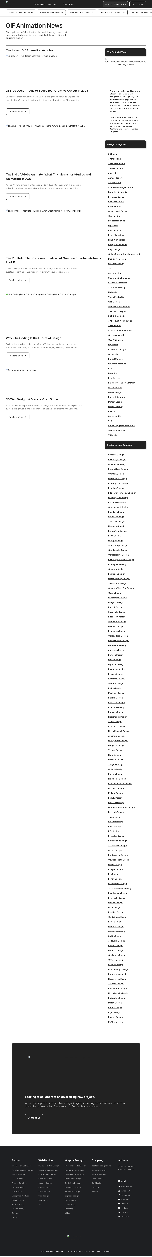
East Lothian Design (118, 893)
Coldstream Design (117, 917)
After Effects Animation (120, 330)
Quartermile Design (118, 550)
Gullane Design (115, 964)
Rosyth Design (115, 869)
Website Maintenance (119, 306)
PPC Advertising (116, 263)
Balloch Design (115, 697)
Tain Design (114, 817)
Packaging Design (117, 259)
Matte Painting (115, 406)
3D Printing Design (117, 316)
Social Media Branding (119, 278)
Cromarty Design (116, 726)
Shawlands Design (117, 583)
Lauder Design (115, 945)
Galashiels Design (117, 931)
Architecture (114, 182)
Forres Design (115, 1007)
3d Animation (114, 325)
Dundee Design (115, 655)
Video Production (116, 297)
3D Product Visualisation (120, 321)
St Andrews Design (117, 845)
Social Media (114, 273)
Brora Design (114, 826)
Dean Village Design (118, 469)
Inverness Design (116, 669)
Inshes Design (115, 688)
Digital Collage (115, 359)
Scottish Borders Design (120, 888)
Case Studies (114, 206)
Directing (112, 373)
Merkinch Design (116, 693)
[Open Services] (58, 4)
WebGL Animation (117, 430)
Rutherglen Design (117, 597)
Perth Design (114, 659)
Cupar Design (115, 850)
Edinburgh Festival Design (121, 559)
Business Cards (116, 201)
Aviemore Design (116, 736)
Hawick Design (115, 902)
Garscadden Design (118, 636)
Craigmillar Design (117, 464)
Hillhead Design (116, 626)
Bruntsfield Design (117, 531)
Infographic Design (117, 244)
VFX (110, 421)
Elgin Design (114, 1012)
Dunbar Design (115, 1022)
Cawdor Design (115, 821)
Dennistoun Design (117, 645)
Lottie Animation (116, 397)
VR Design (113, 435)
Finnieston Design (117, 631)
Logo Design (114, 249)
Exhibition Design (116, 240)
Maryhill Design (115, 602)
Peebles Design (116, 912)
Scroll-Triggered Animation (121, 425)
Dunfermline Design (118, 855)
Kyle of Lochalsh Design (120, 783)
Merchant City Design (119, 578)
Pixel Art (112, 411)
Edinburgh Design (117, 459)
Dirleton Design (116, 950)
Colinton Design (116, 516)
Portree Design (115, 774)
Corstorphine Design (118, 555)
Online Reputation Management (124, 254)
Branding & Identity (117, 192)
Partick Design (115, 607)
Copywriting (114, 216)
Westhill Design (116, 683)
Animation (113, 173)
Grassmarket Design (118, 507)
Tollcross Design (116, 521)
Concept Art (114, 354)
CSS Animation (115, 340)
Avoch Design (114, 721)
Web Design (114, 301)
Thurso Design (115, 750)
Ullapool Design (116, 759)
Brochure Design (116, 197)
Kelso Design (114, 921)
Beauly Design (115, 798)
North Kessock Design (119, 731)
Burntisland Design (117, 840)
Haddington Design (117, 979)
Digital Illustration (117, 363)
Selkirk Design (115, 936)
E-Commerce (114, 230)
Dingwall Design (116, 745)
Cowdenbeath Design (119, 859)
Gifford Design (115, 960)
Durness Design (116, 788)
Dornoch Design (116, 812)
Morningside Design (118, 483)
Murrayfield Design (117, 564)
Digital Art (113, 344)
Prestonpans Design (118, 974)
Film (110, 368)
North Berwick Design (118, 993)
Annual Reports (116, 178)
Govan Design (115, 593)
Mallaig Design (115, 793)
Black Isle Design (116, 702)
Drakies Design (115, 674)
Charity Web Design (118, 211)
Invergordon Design (118, 740)
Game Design (114, 392)
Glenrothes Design (117, 883)
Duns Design (114, 907)
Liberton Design (116, 488)
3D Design (113, 154)
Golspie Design (115, 769)
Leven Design (115, 879)
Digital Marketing (116, 220)
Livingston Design (117, 998)
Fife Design (113, 831)
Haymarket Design (117, 526)
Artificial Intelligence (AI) (120, 187)
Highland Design (116, 664)
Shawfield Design (117, 612)
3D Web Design (115, 168)
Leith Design (114, 535)
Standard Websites (117, 282)
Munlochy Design (116, 707)
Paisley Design (115, 1017)
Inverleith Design (116, 512)
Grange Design (115, 540)
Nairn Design (114, 755)
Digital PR (113, 225)
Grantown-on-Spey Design (121, 807)
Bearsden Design (116, 574)
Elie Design (113, 874)
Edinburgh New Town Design (122, 493)
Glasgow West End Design (121, 588)
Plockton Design (116, 802)
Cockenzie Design (117, 955)
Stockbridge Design (118, 545)
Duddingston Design (118, 497)
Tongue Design (115, 764)
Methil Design (115, 864)
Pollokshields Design (118, 640)
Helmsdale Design (117, 778)
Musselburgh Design (118, 969)
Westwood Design (117, 621)
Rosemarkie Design (117, 717)
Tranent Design (116, 983)
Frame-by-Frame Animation (121, 382)
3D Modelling (114, 158)
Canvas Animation (117, 335)
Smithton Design (116, 678)
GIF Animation (115, 387)
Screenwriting (115, 416)
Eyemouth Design (117, 898)
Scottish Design (116, 454)
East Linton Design (117, 988)
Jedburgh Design (116, 941)
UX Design (113, 292)
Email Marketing (116, 235)
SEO (110, 268)
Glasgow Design (116, 569)
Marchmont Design (117, 478)
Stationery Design (117, 287)
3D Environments (116, 163)
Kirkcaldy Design (116, 836)
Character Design (117, 349)
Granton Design (116, 473)
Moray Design (115, 1002)
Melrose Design (116, 926)
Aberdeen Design (116, 650)
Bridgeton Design (116, 616)
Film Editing (114, 378)
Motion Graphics (116, 402)
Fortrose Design (116, 712)
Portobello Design (117, 502)
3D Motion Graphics (118, 311)
